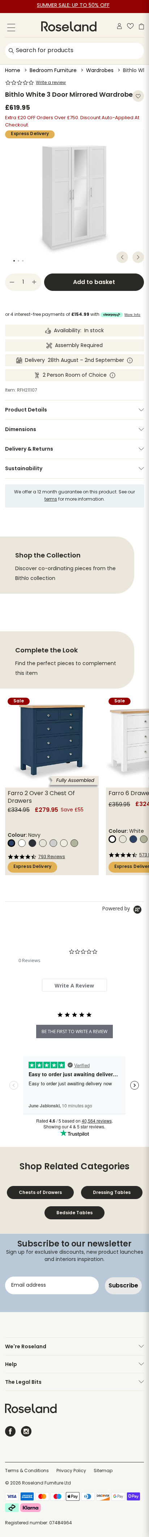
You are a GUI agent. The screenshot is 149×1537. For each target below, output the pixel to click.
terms (50, 499)
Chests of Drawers (40, 1192)
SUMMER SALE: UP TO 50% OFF (73, 5)
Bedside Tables (74, 1213)
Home (12, 71)
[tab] (74, 985)
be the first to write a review (74, 1031)
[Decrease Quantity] (12, 282)
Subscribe (123, 1285)
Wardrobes (100, 71)
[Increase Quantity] (34, 282)
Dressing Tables (112, 1192)
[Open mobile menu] (11, 29)
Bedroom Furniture (53, 71)
